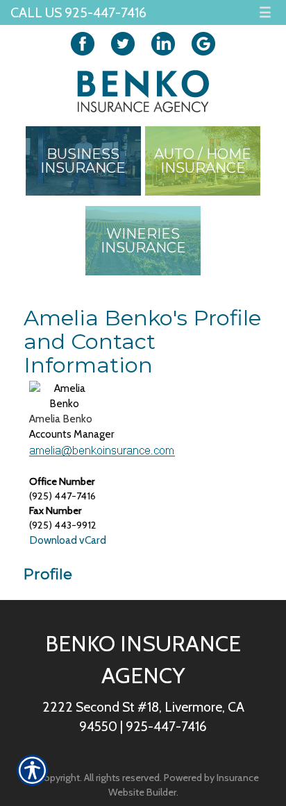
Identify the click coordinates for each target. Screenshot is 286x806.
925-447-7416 (166, 726)
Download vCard (67, 540)
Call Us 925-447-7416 (78, 12)
